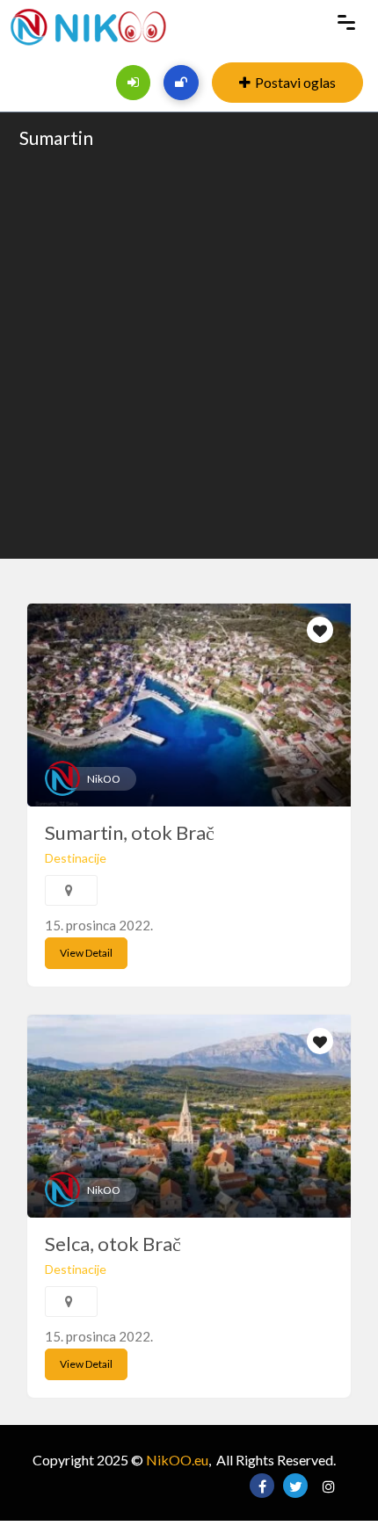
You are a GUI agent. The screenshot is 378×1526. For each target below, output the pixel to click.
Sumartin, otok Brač (129, 832)
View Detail (86, 952)
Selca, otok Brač (113, 1243)
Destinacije (75, 857)
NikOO (103, 778)
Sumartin (56, 137)
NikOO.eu (177, 1459)
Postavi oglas (295, 82)
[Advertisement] (189, 352)
